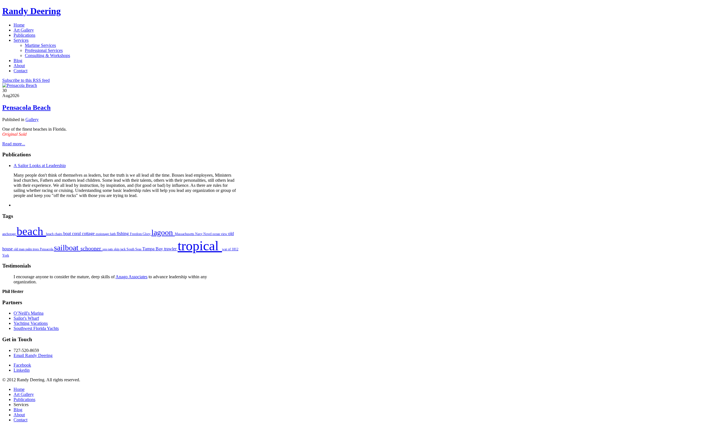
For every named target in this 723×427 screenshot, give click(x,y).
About (19, 414)
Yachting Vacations (31, 323)
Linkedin (22, 370)
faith (113, 234)
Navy (199, 234)
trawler (171, 248)
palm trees (32, 249)
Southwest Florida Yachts (36, 328)
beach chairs (54, 234)
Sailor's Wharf (26, 318)
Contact (20, 419)
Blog (18, 409)
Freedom (136, 234)
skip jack (120, 249)
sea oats (108, 249)
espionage (103, 234)
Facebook (22, 365)
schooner (91, 248)
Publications (24, 399)
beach (31, 231)
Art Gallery (24, 394)
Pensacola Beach (26, 107)
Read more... (13, 143)
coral (77, 233)
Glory (147, 234)
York (5, 255)
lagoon (163, 232)
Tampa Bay (153, 248)
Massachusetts (185, 234)
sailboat (67, 247)
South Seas (134, 249)
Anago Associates (131, 276)
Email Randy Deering (33, 355)
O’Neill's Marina (28, 313)
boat (67, 233)
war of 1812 (230, 249)
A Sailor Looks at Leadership (40, 165)
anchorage (9, 234)
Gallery (32, 119)
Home (19, 389)
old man (19, 249)
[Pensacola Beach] (19, 85)
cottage (89, 233)
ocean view (220, 234)
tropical (200, 245)
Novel (207, 234)
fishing (123, 233)
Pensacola (47, 249)
